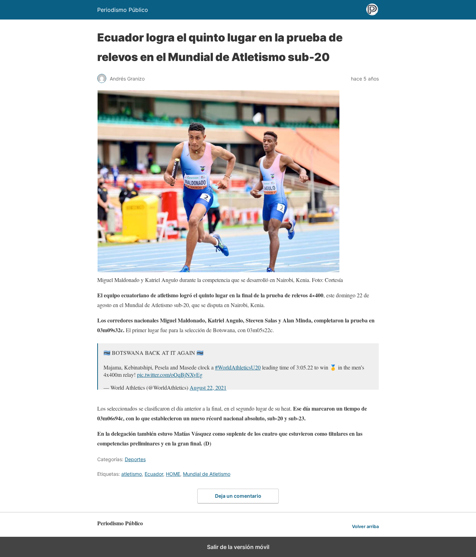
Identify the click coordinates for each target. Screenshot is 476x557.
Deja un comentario (238, 496)
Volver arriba (365, 526)
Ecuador (154, 474)
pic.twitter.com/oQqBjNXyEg (169, 374)
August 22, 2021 (208, 387)
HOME (173, 474)
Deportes (135, 459)
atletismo (131, 474)
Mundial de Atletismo (206, 474)
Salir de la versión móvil (238, 546)
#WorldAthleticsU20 (238, 367)
